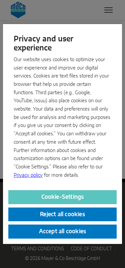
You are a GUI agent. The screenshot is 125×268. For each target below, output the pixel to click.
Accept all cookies (62, 231)
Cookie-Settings (62, 197)
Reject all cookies (62, 214)
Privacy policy (28, 175)
